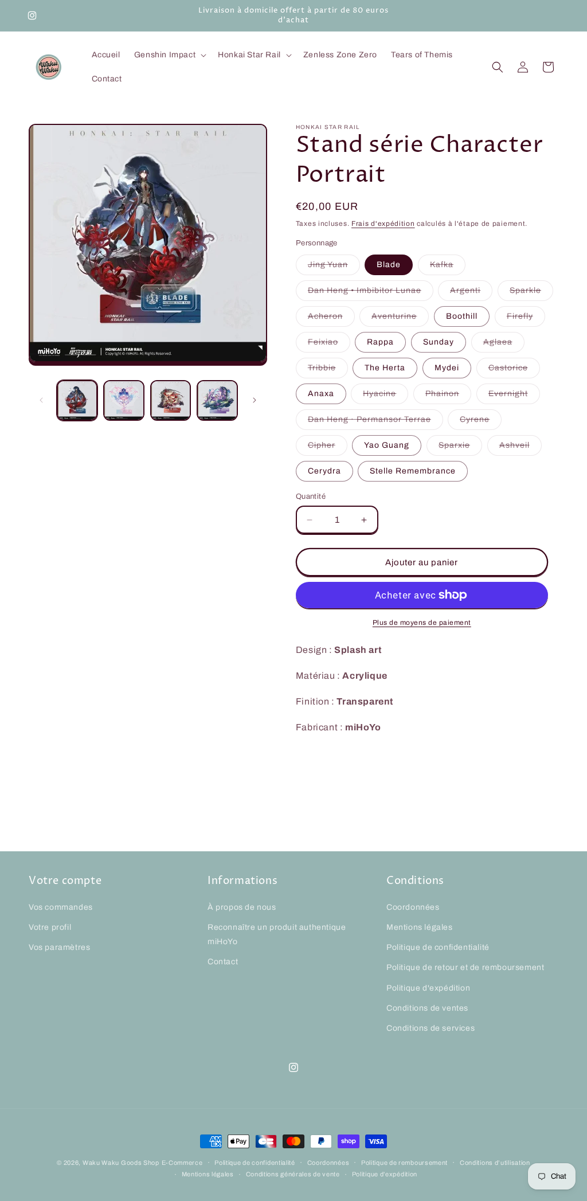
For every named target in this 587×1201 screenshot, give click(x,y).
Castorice (514, 370)
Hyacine (385, 396)
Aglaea (504, 345)
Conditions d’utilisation (495, 1162)
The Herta (385, 367)
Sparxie (460, 448)
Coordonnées (413, 907)
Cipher (327, 448)
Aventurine (400, 319)
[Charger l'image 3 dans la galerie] (170, 400)
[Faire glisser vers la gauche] (41, 400)
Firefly (526, 319)
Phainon (448, 396)
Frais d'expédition (383, 224)
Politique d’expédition (384, 1174)
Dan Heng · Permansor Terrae (375, 422)
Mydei (447, 367)
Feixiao (329, 345)
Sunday (438, 342)
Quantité (311, 496)
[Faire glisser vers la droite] (254, 400)
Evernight (514, 396)
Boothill (462, 316)
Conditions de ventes (427, 1008)
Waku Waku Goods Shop (121, 1162)
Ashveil (520, 448)
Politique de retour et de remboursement (465, 967)
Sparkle (531, 293)
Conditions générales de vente (293, 1174)
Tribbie (328, 370)
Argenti (471, 293)
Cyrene (481, 422)
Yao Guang (386, 445)
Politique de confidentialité (438, 947)
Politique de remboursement (404, 1162)
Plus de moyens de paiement (422, 623)
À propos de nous (242, 907)
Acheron (331, 319)
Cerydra (324, 471)
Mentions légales (419, 927)
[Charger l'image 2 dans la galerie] (123, 400)
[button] (169, 55)
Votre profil (50, 927)
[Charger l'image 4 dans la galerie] (217, 400)
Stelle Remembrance (413, 471)
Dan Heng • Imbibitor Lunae (370, 293)
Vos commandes (61, 907)
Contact (223, 961)
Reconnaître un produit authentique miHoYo (277, 934)
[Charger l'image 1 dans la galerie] (77, 400)
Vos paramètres (59, 947)
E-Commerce (182, 1162)
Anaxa (321, 393)
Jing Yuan (334, 267)
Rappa (380, 342)
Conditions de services (430, 1028)
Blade (389, 264)
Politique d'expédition (428, 988)
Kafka (447, 267)
